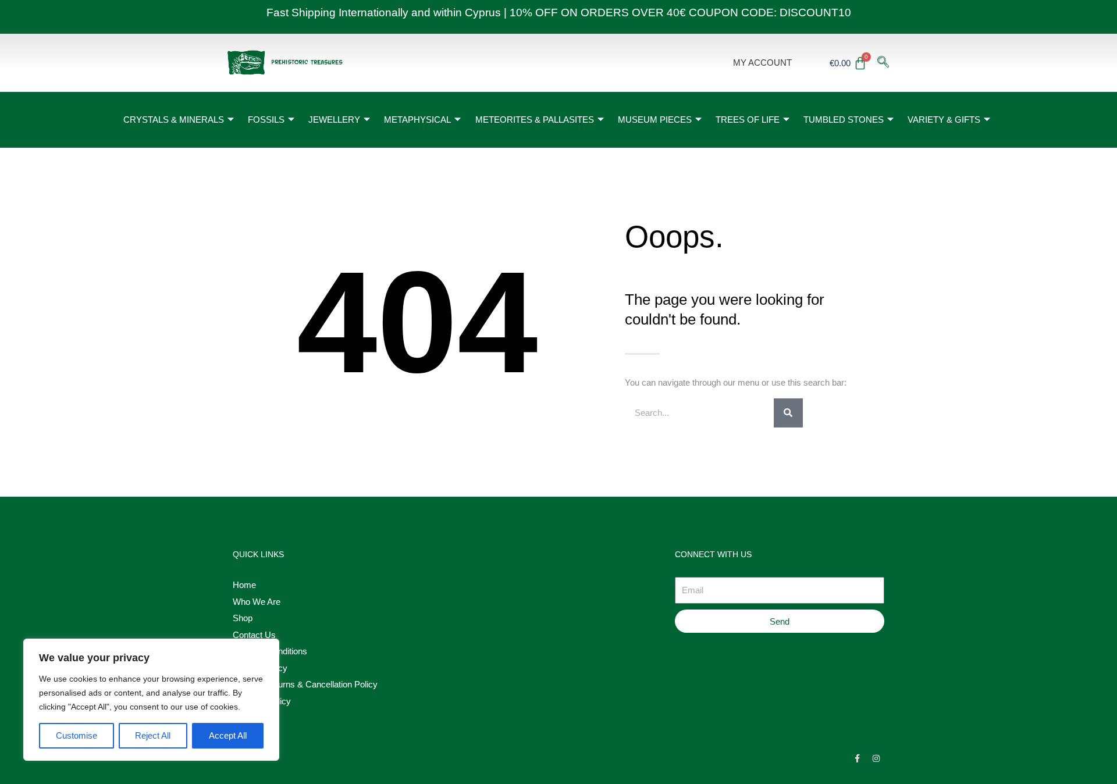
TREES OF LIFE (748, 119)
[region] (151, 700)
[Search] (788, 412)
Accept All (228, 735)
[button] (883, 62)
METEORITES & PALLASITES (534, 119)
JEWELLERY (334, 119)
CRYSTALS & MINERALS (173, 119)
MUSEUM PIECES (655, 119)
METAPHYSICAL (417, 119)
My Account (762, 62)
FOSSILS (266, 119)
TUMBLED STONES (843, 119)
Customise (76, 735)
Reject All (152, 735)
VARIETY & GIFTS (944, 119)
